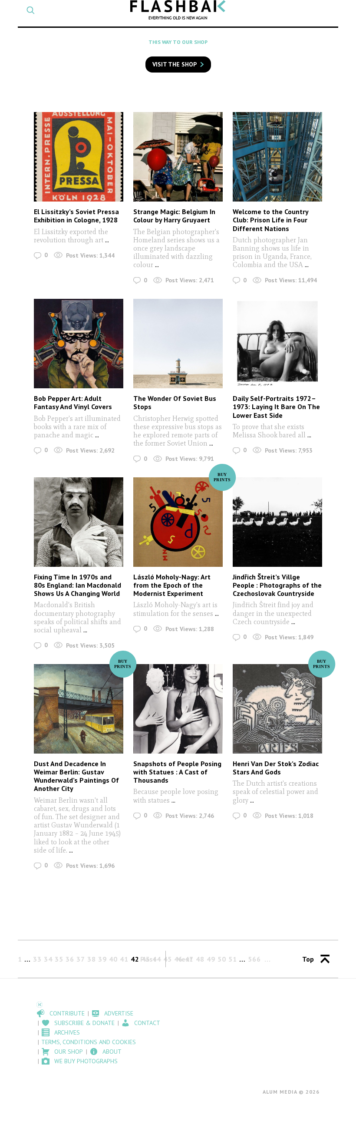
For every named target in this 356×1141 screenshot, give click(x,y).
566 (254, 959)
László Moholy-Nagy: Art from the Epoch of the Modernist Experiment (172, 585)
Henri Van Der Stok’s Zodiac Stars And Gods (276, 767)
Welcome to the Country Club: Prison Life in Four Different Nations (270, 219)
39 (102, 959)
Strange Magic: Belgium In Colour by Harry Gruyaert (174, 215)
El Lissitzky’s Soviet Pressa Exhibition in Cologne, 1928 (76, 215)
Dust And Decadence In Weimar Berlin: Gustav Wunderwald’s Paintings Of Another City (76, 776)
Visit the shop (174, 64)
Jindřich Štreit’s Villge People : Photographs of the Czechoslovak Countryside (277, 585)
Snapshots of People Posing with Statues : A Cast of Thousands (177, 771)
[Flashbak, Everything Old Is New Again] (178, 10)
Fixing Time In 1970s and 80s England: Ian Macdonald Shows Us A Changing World (77, 585)
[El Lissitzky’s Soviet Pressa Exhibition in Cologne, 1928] (78, 157)
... (107, 240)
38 (91, 959)
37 (80, 959)
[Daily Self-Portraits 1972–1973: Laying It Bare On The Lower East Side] (277, 343)
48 (200, 959)
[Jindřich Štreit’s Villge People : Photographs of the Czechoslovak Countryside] (277, 522)
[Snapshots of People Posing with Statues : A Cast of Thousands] (178, 709)
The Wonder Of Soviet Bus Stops (174, 402)
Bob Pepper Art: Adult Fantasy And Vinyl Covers (73, 402)
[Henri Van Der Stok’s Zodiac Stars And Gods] (277, 709)
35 (59, 959)
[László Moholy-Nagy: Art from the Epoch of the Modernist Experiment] (178, 522)
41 (124, 959)
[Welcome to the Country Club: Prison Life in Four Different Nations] (277, 157)
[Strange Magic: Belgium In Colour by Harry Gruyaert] (178, 157)
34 (48, 959)
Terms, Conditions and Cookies (88, 1042)
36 (70, 959)
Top (308, 959)
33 (37, 959)
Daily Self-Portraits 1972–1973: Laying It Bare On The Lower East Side (276, 406)
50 (222, 959)
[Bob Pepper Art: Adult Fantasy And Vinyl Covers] (78, 343)
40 (113, 959)
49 (211, 959)
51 (232, 959)
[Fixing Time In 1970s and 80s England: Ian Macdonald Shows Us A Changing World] (78, 522)
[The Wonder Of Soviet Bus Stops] (178, 343)
